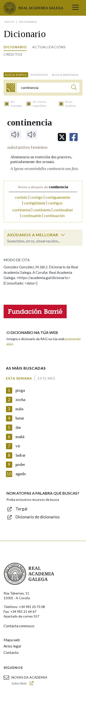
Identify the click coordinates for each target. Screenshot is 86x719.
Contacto (11, 652)
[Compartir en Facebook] (74, 137)
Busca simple (16, 74)
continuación (54, 215)
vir (18, 446)
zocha (20, 399)
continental (21, 209)
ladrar (21, 455)
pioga (20, 390)
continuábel (63, 209)
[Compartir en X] (62, 137)
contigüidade (34, 203)
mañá (20, 436)
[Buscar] (74, 88)
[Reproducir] (15, 134)
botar (20, 418)
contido (21, 197)
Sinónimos (39, 74)
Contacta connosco (19, 626)
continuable (31, 215)
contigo (36, 197)
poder (20, 464)
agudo (21, 474)
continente (42, 209)
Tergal (21, 508)
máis (19, 409)
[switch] (62, 235)
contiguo (55, 203)
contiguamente (57, 197)
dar (18, 427)
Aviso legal (12, 646)
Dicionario (15, 47)
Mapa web (12, 640)
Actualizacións (49, 47)
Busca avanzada (65, 74)
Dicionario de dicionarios (38, 516)
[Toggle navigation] (75, 8)
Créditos (13, 54)
